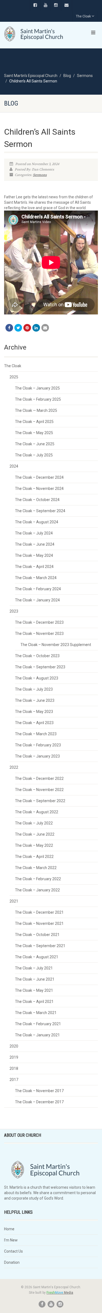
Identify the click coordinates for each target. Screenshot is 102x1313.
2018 (14, 1068)
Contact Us (13, 1251)
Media (60, 1293)
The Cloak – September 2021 (40, 946)
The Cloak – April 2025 (34, 421)
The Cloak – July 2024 (34, 533)
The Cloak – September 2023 (40, 667)
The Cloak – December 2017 (39, 1102)
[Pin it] (27, 328)
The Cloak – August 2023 (36, 678)
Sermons (40, 175)
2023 (14, 611)
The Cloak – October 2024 (37, 500)
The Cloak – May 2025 (34, 433)
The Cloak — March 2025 (36, 410)
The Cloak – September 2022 (40, 801)
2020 (14, 1046)
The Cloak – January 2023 (37, 756)
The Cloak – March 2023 (36, 734)
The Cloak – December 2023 (39, 622)
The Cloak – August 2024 (36, 522)
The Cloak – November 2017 (39, 1091)
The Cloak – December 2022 (39, 778)
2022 (14, 767)
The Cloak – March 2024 (36, 578)
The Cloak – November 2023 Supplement (55, 644)
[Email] (45, 328)
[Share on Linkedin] (36, 328)
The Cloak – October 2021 (37, 934)
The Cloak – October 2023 (37, 656)
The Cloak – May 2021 (34, 990)
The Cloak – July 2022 (34, 823)
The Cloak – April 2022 (34, 856)
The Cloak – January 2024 (37, 600)
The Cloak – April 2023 (34, 723)
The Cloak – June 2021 (34, 979)
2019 (14, 1057)
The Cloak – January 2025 (37, 388)
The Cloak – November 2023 (39, 633)
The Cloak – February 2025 (38, 399)
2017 (14, 1079)
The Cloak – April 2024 (34, 566)
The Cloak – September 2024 (40, 511)
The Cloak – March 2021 (36, 1013)
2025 (14, 377)
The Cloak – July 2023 (34, 689)
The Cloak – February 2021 (38, 1024)
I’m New (11, 1240)
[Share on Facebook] (9, 328)
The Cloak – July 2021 (34, 968)
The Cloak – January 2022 (37, 890)
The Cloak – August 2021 (36, 957)
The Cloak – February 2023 (38, 745)
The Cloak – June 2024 (34, 544)
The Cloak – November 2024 (39, 488)
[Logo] (34, 34)
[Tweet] (18, 328)
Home (9, 1229)
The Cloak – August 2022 (36, 812)
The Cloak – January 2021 (37, 1035)
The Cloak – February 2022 (38, 879)
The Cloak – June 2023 (34, 700)
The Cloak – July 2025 (34, 455)
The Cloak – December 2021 (39, 912)
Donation (12, 1262)
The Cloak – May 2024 (34, 555)
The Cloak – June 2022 (34, 834)
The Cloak (83, 16)
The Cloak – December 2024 (39, 477)
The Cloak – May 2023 (34, 711)
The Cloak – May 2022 (34, 845)
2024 (14, 466)
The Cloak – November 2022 (39, 789)
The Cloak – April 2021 (34, 1001)
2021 (14, 901)
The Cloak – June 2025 (34, 444)
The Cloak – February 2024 (38, 589)
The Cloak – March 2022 (36, 868)
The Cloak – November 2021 (39, 923)
